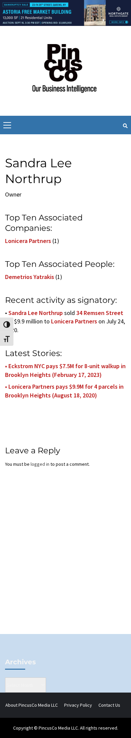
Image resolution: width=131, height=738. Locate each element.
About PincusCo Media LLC (31, 705)
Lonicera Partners (28, 241)
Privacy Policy (78, 705)
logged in (40, 464)
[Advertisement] (65, 561)
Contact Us (109, 705)
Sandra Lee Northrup (35, 313)
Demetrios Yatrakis (29, 277)
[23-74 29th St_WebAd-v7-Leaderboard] (65, 12)
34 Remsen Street (99, 313)
